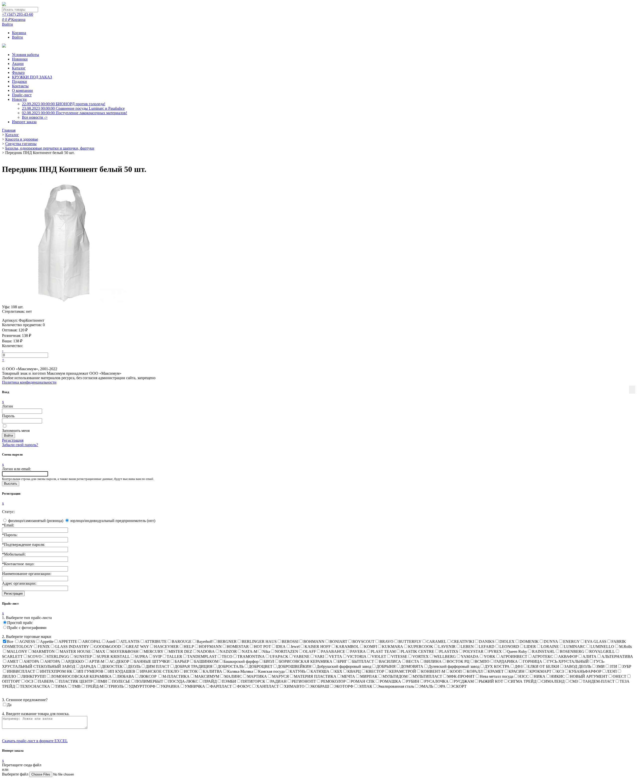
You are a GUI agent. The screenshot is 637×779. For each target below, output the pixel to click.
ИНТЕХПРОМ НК (56, 671)
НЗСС (523, 676)
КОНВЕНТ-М (433, 671)
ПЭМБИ (229, 681)
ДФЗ (519, 666)
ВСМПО (482, 661)
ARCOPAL (91, 641)
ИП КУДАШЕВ (121, 671)
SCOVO (35, 656)
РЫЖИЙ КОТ (491, 681)
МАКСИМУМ (207, 676)
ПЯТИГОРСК (253, 681)
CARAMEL (436, 641)
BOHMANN (313, 641)
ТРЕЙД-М (94, 686)
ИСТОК (191, 671)
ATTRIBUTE (156, 641)
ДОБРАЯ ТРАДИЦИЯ (193, 666)
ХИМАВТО (294, 686)
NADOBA (206, 651)
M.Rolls (625, 646)
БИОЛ (269, 661)
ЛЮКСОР (148, 676)
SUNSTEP (83, 656)
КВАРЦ (354, 671)
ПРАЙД (210, 681)
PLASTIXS (448, 651)
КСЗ (560, 671)
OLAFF (309, 651)
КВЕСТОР (375, 671)
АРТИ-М (96, 661)
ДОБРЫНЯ (386, 666)
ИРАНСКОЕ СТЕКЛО (159, 671)
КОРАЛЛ (475, 671)
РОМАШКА (390, 681)
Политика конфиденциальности (29, 382)
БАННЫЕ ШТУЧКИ (152, 661)
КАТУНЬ (298, 671)
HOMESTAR (238, 646)
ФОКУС (244, 686)
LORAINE (550, 646)
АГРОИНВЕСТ (513, 656)
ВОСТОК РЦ (458, 661)
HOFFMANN (210, 646)
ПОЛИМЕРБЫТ (149, 681)
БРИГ (342, 661)
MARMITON (43, 651)
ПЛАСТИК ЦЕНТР (76, 681)
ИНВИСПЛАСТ (21, 671)
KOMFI (370, 646)
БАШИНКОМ (206, 661)
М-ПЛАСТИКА (176, 676)
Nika (266, 651)
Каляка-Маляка (240, 671)
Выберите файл (15, 774)
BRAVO (386, 641)
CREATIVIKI (462, 641)
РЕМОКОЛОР (333, 681)
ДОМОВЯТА (412, 666)
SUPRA (141, 656)
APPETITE (67, 641)
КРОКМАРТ (540, 671)
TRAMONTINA (251, 656)
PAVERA (358, 651)
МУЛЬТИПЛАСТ (427, 676)
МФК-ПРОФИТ (461, 676)
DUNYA (551, 641)
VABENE (301, 656)
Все (10, 641)
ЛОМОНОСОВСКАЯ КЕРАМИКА (81, 676)
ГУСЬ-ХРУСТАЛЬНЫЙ (568, 661)
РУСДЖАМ (464, 681)
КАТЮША (320, 671)
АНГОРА (31, 661)
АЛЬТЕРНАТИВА (617, 656)
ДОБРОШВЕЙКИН (294, 666)
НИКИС (557, 676)
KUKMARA (392, 646)
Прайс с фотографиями (27, 627)
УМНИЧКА (195, 686)
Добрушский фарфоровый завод (344, 666)
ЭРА (442, 686)
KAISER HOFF (318, 646)
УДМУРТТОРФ (142, 686)
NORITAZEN (286, 651)
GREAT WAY (137, 646)
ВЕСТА (412, 661)
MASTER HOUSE (75, 651)
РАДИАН (278, 681)
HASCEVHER (166, 646)
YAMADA (470, 656)
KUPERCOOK (420, 646)
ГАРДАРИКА (506, 661)
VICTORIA (357, 656)
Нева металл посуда (496, 676)
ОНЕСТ (619, 676)
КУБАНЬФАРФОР (585, 671)
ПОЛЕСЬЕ (121, 681)
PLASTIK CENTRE (417, 651)
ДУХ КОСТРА (497, 666)
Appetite (46, 641)
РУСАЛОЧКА (436, 681)
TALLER (174, 656)
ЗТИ (613, 666)
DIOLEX (507, 641)
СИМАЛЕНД (553, 681)
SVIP (157, 656)
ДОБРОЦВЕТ (260, 666)
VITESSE (399, 656)
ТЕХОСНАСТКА (35, 686)
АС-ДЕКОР (119, 661)
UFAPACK (279, 656)
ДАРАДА (88, 666)
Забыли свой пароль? (20, 445)
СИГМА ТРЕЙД (522, 681)
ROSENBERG (572, 651)
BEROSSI (290, 641)
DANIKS (486, 641)
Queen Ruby (517, 651)
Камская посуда (271, 671)
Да (9, 705)
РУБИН (412, 681)
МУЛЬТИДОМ (395, 676)
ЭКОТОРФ (343, 686)
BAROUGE (182, 641)
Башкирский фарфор (241, 661)
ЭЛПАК (365, 686)
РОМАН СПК (363, 681)
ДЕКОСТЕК (112, 666)
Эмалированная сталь (395, 686)
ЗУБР (626, 666)
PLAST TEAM (383, 651)
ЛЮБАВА (125, 676)
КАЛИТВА (212, 671)
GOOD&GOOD (107, 646)
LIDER (530, 646)
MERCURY (153, 651)
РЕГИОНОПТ (304, 681)
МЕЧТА (348, 676)
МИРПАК (368, 676)
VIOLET (379, 656)
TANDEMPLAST (202, 656)
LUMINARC (574, 646)
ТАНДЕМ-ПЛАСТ (599, 681)
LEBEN (467, 646)
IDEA (281, 646)
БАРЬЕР (182, 661)
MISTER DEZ (180, 651)
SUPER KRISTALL (113, 656)
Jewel (295, 646)
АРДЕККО (74, 661)
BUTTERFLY (410, 641)
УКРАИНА (170, 686)
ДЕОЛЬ (134, 666)
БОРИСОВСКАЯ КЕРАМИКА (305, 661)
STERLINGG (58, 656)
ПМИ (102, 681)
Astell (110, 641)
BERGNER (227, 641)
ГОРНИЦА (532, 661)
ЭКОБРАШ (319, 686)
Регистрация (12, 440)
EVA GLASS (595, 641)
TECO (227, 656)
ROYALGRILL (602, 651)
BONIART (338, 641)
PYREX (495, 651)
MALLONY (17, 651)
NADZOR (228, 651)
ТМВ (76, 686)
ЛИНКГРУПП (33, 676)
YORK (489, 656)
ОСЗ (29, 681)
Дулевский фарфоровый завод (453, 666)
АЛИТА (589, 656)
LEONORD (509, 646)
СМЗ (574, 681)
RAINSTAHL (543, 651)
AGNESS (27, 641)
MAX (100, 651)
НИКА (539, 676)
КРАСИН (517, 671)
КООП (456, 671)
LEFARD (486, 646)
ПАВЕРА (46, 681)
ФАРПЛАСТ (221, 686)
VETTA (335, 656)
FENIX (44, 646)
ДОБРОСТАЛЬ (230, 666)
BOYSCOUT (363, 641)
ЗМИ (600, 666)
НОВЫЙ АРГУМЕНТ (589, 676)
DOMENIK (529, 641)
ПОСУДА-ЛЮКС (183, 681)
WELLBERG (445, 656)
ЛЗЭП (611, 671)
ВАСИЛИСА (390, 661)
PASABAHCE (333, 651)
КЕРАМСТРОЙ (402, 671)
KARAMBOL (347, 646)
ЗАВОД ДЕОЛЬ (577, 666)
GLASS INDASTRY (72, 646)
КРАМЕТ (496, 671)
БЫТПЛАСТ (363, 661)
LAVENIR (447, 646)
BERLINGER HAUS (259, 641)
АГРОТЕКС (542, 656)
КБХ (338, 671)
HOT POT (262, 646)
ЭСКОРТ (459, 686)
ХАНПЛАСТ (267, 686)
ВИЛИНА (433, 661)
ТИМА (61, 686)
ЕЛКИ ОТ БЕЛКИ (543, 666)
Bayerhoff (204, 641)
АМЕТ (12, 661)
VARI (319, 656)
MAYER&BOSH (124, 651)
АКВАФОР (568, 656)
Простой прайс (20, 623)
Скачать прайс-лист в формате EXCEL (35, 741)
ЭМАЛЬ (426, 686)
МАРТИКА (257, 676)
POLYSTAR (473, 651)
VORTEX (420, 656)
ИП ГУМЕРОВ (90, 671)
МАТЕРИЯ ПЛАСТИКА (315, 676)
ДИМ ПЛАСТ (157, 666)
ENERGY (571, 641)
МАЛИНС (233, 676)
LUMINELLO (602, 646)
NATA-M (249, 651)
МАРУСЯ (280, 676)
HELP (189, 646)
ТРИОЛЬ (116, 686)
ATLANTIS (130, 641)
